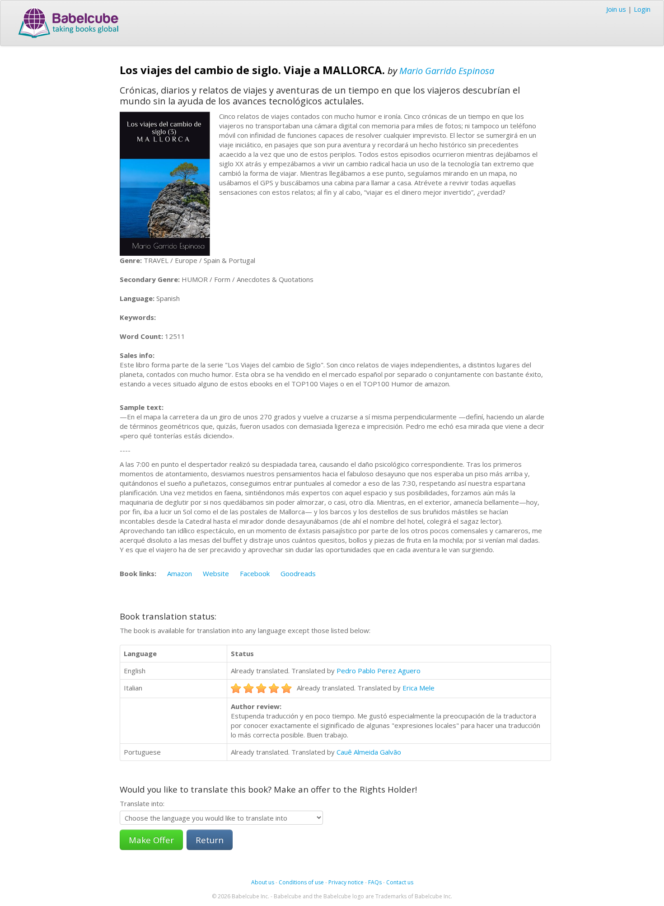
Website (216, 573)
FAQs (375, 882)
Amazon (179, 573)
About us (262, 882)
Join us (616, 9)
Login (642, 9)
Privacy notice (346, 882)
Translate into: (142, 803)
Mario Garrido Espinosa (446, 71)
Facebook (255, 573)
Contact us (399, 882)
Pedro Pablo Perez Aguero (379, 670)
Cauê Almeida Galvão (369, 751)
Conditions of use (301, 882)
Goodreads (298, 573)
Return (210, 839)
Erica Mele (418, 687)
